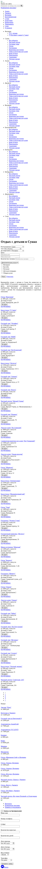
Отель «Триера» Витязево (10, 763)
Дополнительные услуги (9, 262)
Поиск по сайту (6, 4)
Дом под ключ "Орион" (9, 600)
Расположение (6, 247)
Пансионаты (13, 55)
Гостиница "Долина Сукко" (10, 520)
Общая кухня (7, 273)
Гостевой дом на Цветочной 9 (11, 718)
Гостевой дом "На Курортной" (11, 350)
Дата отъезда (5, 847)
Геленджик (9, 20)
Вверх (6, 867)
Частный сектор (14, 42)
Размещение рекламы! (8, 8)
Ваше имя (4, 813)
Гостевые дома (14, 44)
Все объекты (13, 40)
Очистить (10, 276)
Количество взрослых (8, 830)
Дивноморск (9, 24)
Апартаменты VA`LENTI (9, 729)
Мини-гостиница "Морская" (11, 547)
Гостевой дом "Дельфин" (9, 323)
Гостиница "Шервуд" (8, 574)
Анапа (7, 11)
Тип (2, 249)
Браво (3, 741)
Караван (4, 735)
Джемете (8, 13)
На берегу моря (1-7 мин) (20, 35)
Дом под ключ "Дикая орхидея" (12, 454)
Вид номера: (5, 853)
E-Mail (3, 824)
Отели (11, 46)
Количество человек (8, 259)
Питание (6, 269)
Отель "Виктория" (7, 297)
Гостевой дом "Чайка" (8, 613)
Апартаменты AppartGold (10, 724)
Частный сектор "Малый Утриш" (12, 401)
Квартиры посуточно (16, 50)
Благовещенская (10, 17)
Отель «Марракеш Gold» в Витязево (13, 757)
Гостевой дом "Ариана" (9, 376)
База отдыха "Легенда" (9, 363)
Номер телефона (6, 819)
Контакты (8, 804)
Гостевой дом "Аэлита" (9, 653)
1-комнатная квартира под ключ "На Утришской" (18, 441)
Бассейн (6, 267)
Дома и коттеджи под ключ (18, 51)
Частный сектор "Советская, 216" (12, 680)
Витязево (8, 15)
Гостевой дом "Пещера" (9, 414)
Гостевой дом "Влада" (8, 390)
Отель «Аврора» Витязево (10, 768)
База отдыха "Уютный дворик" (11, 666)
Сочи (7, 26)
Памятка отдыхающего (13, 807)
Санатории (13, 57)
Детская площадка (9, 271)
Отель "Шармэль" (7, 467)
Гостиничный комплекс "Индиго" (13, 534)
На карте (4, 304)
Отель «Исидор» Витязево (10, 774)
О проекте (8, 28)
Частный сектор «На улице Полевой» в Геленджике (19, 796)
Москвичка (5, 752)
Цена (2, 252)
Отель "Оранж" (6, 587)
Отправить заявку (7, 864)
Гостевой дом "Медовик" (9, 640)
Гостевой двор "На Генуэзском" (12, 627)
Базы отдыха (13, 53)
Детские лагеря (14, 59)
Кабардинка (9, 22)
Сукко (7, 19)
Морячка (4, 746)
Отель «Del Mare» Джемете (10, 791)
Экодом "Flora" (6, 707)
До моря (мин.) (6, 251)
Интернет (6, 265)
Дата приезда (5, 841)
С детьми (14, 33)
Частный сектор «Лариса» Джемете (13, 779)
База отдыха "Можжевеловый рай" (13, 494)
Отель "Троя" (5, 507)
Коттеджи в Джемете (8, 713)
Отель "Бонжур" (6, 560)
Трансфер (4, 858)
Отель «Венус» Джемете (9, 785)
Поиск (3, 276)
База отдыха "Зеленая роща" (10, 481)
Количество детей (7, 836)
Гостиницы (13, 48)
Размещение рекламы (12, 805)
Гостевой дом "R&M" (8, 337)
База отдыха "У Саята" (9, 310)
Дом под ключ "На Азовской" (11, 428)
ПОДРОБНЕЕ (6, 306)
